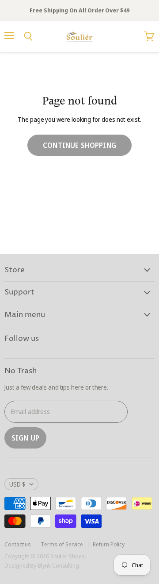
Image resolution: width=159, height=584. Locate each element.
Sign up (25, 438)
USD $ (17, 484)
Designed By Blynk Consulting (41, 565)
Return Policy (109, 544)
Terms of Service (62, 544)
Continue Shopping (79, 145)
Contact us (17, 544)
